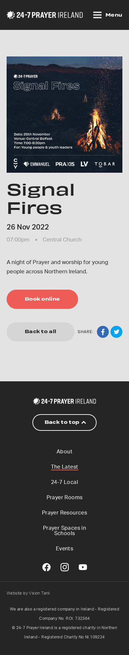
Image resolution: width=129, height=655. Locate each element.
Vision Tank (39, 593)
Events (64, 548)
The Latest (64, 467)
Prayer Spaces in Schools (64, 530)
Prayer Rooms (65, 497)
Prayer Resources (64, 512)
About (64, 451)
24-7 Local (64, 482)
